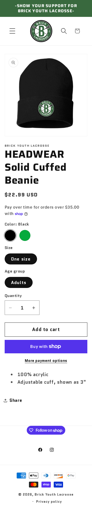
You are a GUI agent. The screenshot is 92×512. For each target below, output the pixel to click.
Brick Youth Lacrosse (54, 494)
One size (21, 259)
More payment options (46, 360)
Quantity (13, 295)
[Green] (24, 235)
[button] (12, 31)
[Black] (10, 235)
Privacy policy (49, 501)
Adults (18, 282)
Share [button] (16, 400)
